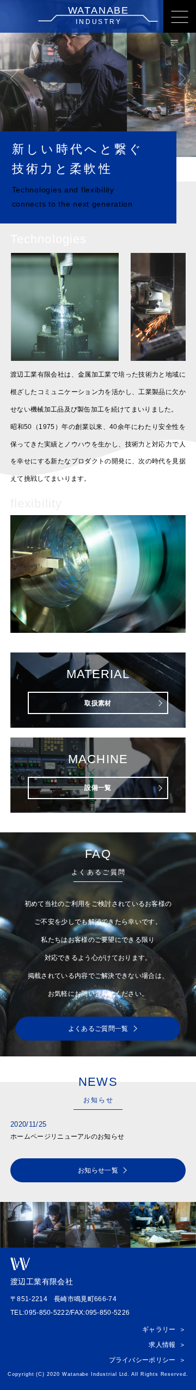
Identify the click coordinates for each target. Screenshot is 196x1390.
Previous (14, 79)
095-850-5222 (46, 1312)
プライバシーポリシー (142, 1360)
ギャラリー (159, 1329)
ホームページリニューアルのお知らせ (67, 1136)
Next (182, 79)
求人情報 (162, 1344)
